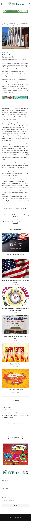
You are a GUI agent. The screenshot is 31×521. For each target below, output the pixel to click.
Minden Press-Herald (13, 59)
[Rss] (20, 517)
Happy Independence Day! (15, 254)
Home (3, 23)
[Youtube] (15, 517)
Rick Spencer (6, 407)
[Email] (18, 517)
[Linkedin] (12, 517)
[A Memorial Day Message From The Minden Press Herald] (15, 268)
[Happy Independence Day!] (15, 242)
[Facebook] (10, 517)
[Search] (29, 4)
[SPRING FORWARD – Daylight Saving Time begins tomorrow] (15, 296)
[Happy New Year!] (15, 352)
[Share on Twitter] (21, 208)
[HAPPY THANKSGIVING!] (15, 378)
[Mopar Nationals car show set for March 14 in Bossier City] (15, 324)
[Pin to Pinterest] (23, 208)
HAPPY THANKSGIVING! (15, 390)
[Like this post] (18, 208)
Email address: (6, 497)
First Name (5, 480)
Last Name (5, 488)
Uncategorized (12, 23)
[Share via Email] (25, 208)
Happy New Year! (15, 364)
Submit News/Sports (15, 437)
